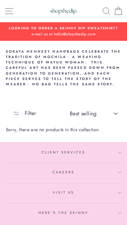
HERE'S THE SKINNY (63, 212)
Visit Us (63, 192)
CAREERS (63, 172)
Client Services (64, 152)
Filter (29, 113)
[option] (63, 32)
